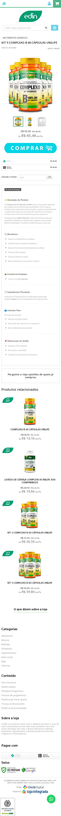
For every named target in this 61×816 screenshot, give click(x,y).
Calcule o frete (9, 176)
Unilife (57, 48)
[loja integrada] (35, 792)
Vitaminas (6, 648)
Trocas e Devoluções (13, 703)
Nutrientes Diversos (15, 37)
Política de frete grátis (14, 699)
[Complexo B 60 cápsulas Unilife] (30, 419)
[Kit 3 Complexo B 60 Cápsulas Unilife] (30, 572)
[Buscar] (46, 28)
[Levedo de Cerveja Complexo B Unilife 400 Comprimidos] (30, 471)
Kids (3, 661)
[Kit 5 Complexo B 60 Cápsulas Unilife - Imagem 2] (29, 122)
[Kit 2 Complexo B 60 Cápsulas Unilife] (30, 522)
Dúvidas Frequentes (12, 691)
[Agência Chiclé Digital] (33, 787)
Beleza (5, 640)
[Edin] (30, 15)
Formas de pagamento (13, 695)
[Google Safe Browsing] (28, 770)
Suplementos (8, 652)
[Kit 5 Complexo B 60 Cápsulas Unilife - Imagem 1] (18, 122)
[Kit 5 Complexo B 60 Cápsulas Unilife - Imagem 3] (41, 122)
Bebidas (5, 644)
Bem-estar (7, 657)
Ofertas (5, 665)
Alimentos (7, 635)
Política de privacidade (14, 708)
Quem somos (8, 686)
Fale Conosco (8, 682)
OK (49, 176)
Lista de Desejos (13, 189)
